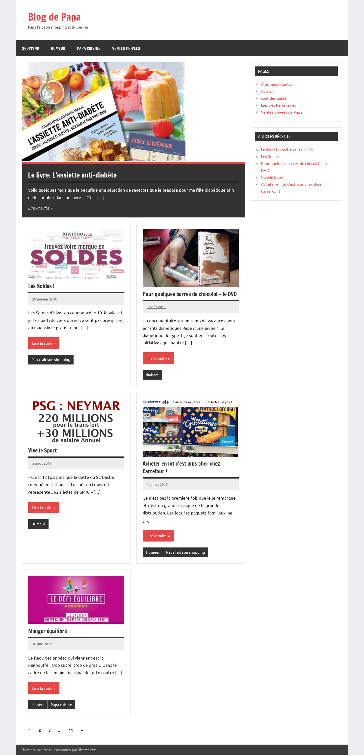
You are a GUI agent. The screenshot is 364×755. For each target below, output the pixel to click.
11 (71, 730)
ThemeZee (87, 749)
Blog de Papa (54, 17)
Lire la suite (38, 208)
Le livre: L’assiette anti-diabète (72, 175)
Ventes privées (126, 48)
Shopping (30, 48)
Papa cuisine (88, 48)
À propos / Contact (277, 84)
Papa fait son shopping (50, 359)
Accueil (267, 91)
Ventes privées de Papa (281, 111)
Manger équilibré (47, 631)
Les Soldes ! (41, 286)
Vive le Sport (42, 450)
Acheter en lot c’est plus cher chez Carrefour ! (181, 467)
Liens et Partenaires (278, 104)
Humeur (58, 48)
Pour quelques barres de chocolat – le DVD (190, 294)
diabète (152, 374)
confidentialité (273, 97)
